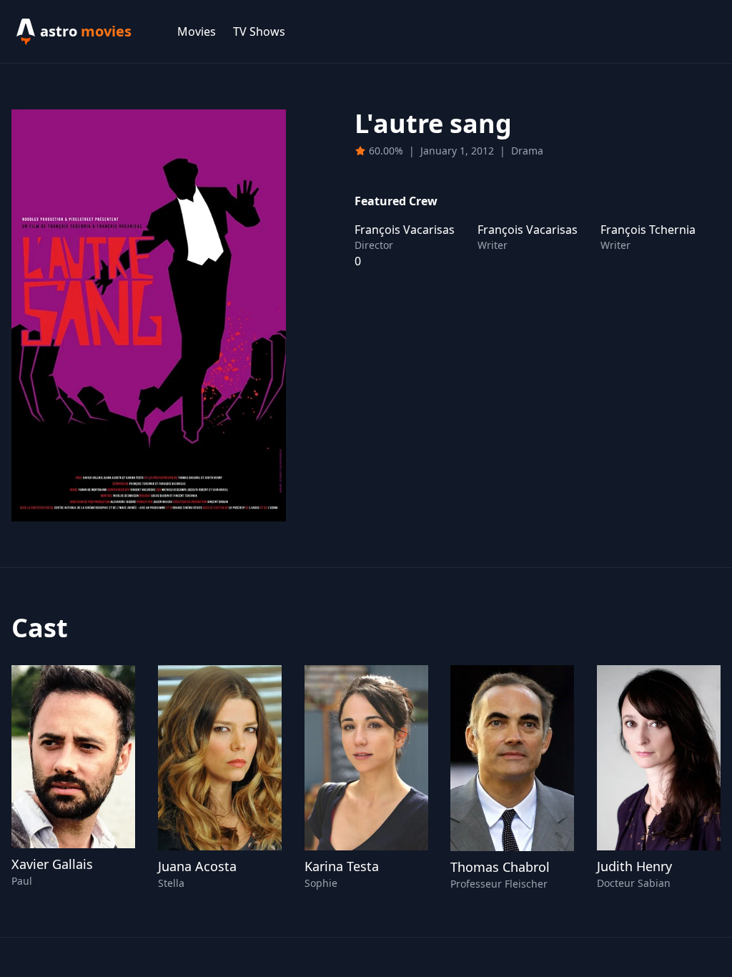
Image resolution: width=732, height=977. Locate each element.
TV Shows (259, 31)
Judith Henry (634, 866)
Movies (196, 31)
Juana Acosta (197, 866)
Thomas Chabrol (500, 866)
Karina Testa (342, 866)
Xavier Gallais (52, 864)
